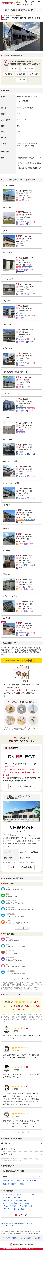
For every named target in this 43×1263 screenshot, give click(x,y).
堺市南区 (21, 1184)
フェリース (17, 1197)
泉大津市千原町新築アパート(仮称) (15, 1203)
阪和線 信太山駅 (23, 163)
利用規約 (15, 1238)
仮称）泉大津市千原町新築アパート (15, 1200)
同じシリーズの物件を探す (23, 867)
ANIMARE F (6, 1209)
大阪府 (5, 1176)
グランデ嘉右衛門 (25, 1206)
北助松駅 (22, 74)
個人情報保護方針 (26, 1238)
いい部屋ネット (6, 1223)
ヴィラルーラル (8, 1195)
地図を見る (24, 101)
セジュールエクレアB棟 (25, 1195)
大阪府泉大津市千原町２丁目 (27, 96)
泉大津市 (15, 68)
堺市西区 (33, 1180)
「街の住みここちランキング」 (24, 1014)
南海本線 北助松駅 (24, 158)
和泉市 (13, 1184)
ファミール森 (19, 1209)
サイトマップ (5, 1238)
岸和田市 (6, 1184)
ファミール (6, 1197)
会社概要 (37, 1238)
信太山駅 (35, 74)
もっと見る (21, 1132)
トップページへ (22, 1215)
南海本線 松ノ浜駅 (24, 168)
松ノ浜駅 (23, 80)
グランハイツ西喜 (9, 1206)
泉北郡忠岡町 (29, 68)
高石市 (10, 74)
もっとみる (21, 928)
